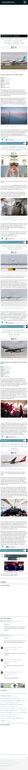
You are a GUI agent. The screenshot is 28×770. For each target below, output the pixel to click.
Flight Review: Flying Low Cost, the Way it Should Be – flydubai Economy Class (14, 41)
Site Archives (3, 768)
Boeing (18, 700)
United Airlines (19, 718)
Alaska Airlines (5, 698)
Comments (10, 140)
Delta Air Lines (5, 708)
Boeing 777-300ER (15, 702)
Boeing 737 (23, 700)
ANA (14, 700)
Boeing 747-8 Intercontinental (5, 702)
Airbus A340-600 (7, 367)
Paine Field (23, 712)
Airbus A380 (24, 693)
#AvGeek (2, 693)
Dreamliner (12, 708)
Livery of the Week (7, 712)
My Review (15, 712)
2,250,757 (19, 572)
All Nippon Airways (15, 698)
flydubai (5, 77)
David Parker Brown (14, 150)
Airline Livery (6, 696)
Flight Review (10, 710)
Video (3, 720)
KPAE (22, 710)
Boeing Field (2, 706)
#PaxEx (6, 693)
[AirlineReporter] (14, 2)
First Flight (3, 710)
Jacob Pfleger (15, 44)
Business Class (13, 706)
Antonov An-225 (20, 281)
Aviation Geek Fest (5, 233)
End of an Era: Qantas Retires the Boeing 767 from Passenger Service (14, 446)
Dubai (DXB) (6, 81)
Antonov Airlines (9, 318)
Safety (10, 714)
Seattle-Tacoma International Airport (9, 716)
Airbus (18, 693)
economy (16, 708)
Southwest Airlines (6, 718)
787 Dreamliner (12, 693)
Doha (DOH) (6, 370)
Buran (6, 313)
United (12, 718)
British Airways (7, 706)
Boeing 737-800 (7, 78)
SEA (14, 714)
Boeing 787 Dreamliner (16, 704)
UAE (16, 101)
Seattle (17, 714)
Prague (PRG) (7, 80)
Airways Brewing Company (6, 185)
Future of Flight (17, 710)
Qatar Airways (6, 366)
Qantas (5, 473)
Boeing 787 (4, 704)
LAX (26, 710)
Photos (2, 714)
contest (19, 706)
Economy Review (23, 708)
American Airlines (6, 700)
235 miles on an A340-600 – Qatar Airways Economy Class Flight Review (14, 332)
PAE (18, 712)
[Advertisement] (14, 20)
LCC (1, 91)
